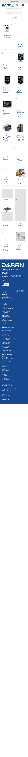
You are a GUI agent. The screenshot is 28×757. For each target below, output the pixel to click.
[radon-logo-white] (13, 263)
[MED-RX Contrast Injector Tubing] (20, 236)
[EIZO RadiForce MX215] (20, 80)
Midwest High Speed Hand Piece (9, 388)
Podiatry (4, 319)
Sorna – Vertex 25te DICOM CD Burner (20, 138)
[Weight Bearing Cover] (20, 152)
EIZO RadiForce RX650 (6, 112)
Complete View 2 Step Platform (6, 247)
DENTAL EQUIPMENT (7, 384)
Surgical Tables (5, 348)
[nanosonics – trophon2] (7, 28)
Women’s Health (5, 365)
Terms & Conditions (6, 278)
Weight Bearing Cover (19, 160)
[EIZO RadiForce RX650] (7, 103)
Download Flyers (19, 291)
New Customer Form (20, 292)
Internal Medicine (6, 311)
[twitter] (14, 276)
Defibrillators (4, 334)
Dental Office (5, 389)
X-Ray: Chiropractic (6, 366)
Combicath (4, 374)
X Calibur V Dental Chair (7, 390)
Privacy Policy (5, 280)
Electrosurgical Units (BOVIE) (8, 338)
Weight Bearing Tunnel (5, 179)
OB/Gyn (4, 313)
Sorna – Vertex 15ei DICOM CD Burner (20, 113)
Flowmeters (4, 375)
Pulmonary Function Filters (8, 376)
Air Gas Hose (5, 378)
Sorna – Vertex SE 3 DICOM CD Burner (7, 138)
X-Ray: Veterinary (6, 370)
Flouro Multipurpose (6, 360)
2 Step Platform (19, 224)
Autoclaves (4, 331)
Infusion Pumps (5, 339)
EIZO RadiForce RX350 (19, 67)
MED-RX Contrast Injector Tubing (19, 246)
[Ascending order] (21, 9)
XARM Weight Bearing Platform (19, 43)
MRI (3, 362)
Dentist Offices (5, 306)
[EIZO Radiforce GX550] (7, 80)
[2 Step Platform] (20, 205)
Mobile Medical (5, 312)
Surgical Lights (5, 347)
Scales (3, 344)
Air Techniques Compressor (8, 385)
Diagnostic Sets (5, 335)
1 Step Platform (6, 224)
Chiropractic (4, 304)
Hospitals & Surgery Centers (8, 308)
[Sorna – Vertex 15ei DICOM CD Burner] (20, 103)
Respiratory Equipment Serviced (9, 298)
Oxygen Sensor (5, 379)
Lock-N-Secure (6, 157)
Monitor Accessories (6, 341)
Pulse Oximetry (5, 343)
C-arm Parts (4, 394)
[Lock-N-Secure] (7, 151)
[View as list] (15, 17)
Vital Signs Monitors (6, 350)
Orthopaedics (5, 315)
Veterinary (4, 323)
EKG (3, 337)
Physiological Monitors (7, 342)
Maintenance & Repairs (7, 296)
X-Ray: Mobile (5, 369)
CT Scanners (5, 357)
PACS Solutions (5, 364)
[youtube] (17, 276)
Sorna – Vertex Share (6, 66)
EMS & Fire (4, 307)
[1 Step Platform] (7, 205)
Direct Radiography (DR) (7, 358)
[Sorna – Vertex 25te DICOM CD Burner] (20, 127)
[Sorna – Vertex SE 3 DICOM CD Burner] (7, 127)
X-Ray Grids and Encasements (21, 181)
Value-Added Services (7, 297)
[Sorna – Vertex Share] (7, 57)
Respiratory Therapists (7, 320)
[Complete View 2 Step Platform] (7, 237)
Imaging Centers (5, 310)
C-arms (3, 333)
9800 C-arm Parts (6, 395)
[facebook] (11, 276)
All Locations (5, 273)
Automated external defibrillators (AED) (10, 329)
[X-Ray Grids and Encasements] (20, 173)
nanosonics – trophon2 (7, 36)
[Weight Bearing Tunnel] (7, 172)
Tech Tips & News (20, 290)
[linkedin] (20, 276)
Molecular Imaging (6, 361)
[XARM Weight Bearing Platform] (20, 30)
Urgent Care (4, 321)
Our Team (4, 292)
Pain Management (6, 316)
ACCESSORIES (5, 399)
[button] (17, 5)
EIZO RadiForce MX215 (19, 89)
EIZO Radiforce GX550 (6, 89)
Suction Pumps (5, 346)
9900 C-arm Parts (6, 397)
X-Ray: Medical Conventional (8, 368)
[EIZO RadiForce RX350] (20, 57)
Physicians (4, 317)
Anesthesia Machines (6, 330)
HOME (3, 288)
